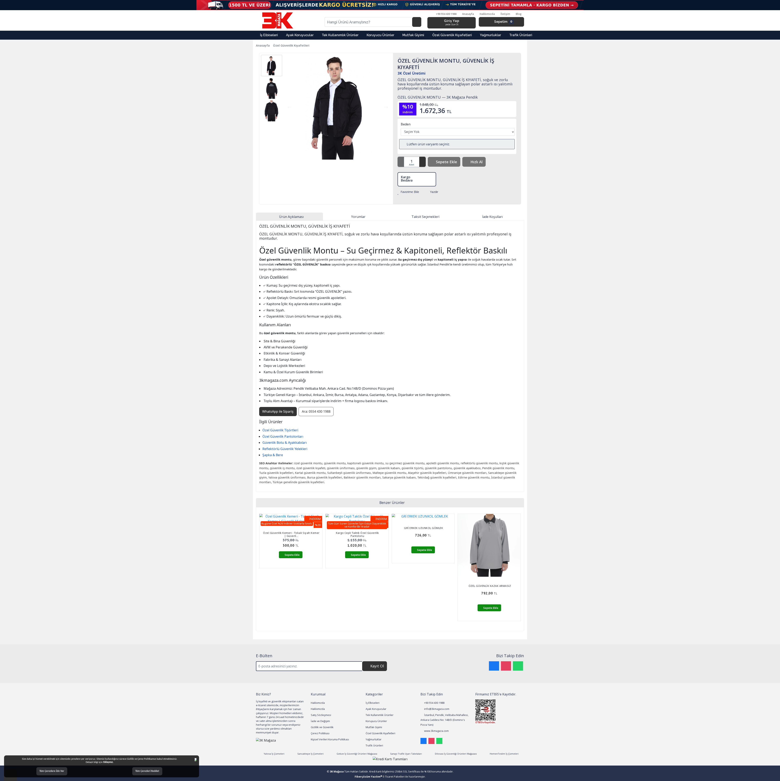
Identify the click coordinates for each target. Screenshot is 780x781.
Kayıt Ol (377, 666)
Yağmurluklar (373, 739)
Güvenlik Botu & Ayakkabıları (284, 442)
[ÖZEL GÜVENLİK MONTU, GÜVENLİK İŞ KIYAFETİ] (337, 107)
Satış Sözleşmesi (321, 715)
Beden (406, 124)
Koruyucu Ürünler (376, 721)
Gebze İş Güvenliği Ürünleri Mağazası (356, 753)
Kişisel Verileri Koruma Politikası (330, 739)
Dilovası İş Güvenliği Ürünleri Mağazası (455, 753)
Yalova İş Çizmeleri (273, 753)
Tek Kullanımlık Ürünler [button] (340, 35)
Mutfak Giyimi (374, 727)
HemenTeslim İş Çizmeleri (504, 753)
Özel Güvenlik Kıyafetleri (291, 45)
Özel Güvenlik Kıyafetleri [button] (452, 35)
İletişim (505, 14)
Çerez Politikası (320, 733)
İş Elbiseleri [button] (269, 35)
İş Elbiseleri (372, 703)
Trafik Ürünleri (374, 745)
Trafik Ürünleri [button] (520, 35)
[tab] (289, 217)
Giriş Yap (451, 22)
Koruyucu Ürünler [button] (380, 35)
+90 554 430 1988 (434, 703)
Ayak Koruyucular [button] (300, 35)
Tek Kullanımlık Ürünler (379, 715)
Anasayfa (468, 14)
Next (386, 106)
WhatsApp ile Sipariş (278, 411)
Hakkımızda (487, 14)
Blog (518, 14)
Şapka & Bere (272, 455)
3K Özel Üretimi (412, 73)
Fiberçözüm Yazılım (368, 776)
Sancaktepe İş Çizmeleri (310, 753)
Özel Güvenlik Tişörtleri (280, 430)
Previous (289, 106)
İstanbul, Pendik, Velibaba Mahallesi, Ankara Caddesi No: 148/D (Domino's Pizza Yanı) (444, 720)
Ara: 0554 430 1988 (316, 411)
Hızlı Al (476, 161)
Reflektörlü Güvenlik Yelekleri (284, 449)
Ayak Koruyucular (376, 709)
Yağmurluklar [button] (490, 35)
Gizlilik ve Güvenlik (322, 727)
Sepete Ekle (446, 161)
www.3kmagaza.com (436, 731)
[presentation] (264, 570)
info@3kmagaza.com (436, 709)
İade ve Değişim (320, 721)
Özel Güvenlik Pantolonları (282, 436)
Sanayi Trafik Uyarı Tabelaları (406, 753)
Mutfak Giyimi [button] (413, 35)
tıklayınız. (108, 762)
